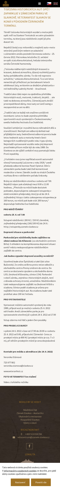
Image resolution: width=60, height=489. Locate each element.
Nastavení (20, 482)
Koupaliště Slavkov (30, 419)
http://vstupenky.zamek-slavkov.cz (21, 226)
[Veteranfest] (6, 3)
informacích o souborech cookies (20, 470)
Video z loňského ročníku (16, 382)
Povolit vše (40, 482)
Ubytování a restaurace (30, 416)
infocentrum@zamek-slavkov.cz (33, 437)
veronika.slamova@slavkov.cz (18, 365)
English (55, 3)
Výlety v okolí (30, 422)
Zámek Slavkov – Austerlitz (30, 413)
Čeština (49, 3)
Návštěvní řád (30, 409)
